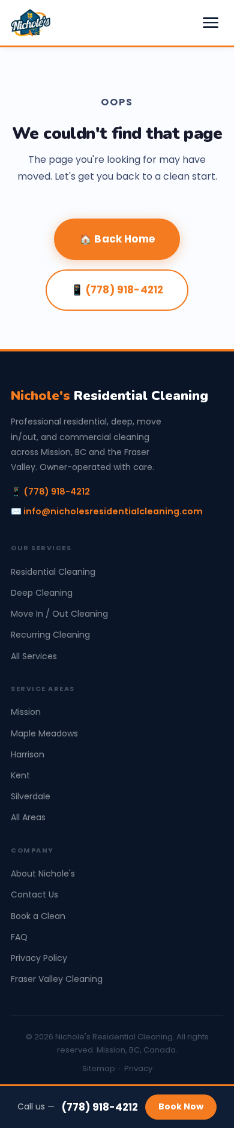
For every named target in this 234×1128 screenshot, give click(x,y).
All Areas (28, 817)
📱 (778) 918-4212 (117, 290)
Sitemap (98, 1068)
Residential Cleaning (109, 396)
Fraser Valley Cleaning (57, 979)
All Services (34, 656)
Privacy (138, 1068)
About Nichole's (43, 874)
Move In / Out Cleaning (59, 614)
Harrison (27, 754)
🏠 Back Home (117, 239)
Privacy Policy (39, 958)
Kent (20, 775)
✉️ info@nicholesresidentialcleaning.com (107, 511)
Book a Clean (38, 916)
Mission (26, 712)
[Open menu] (210, 22)
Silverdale (30, 796)
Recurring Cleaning (50, 635)
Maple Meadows (44, 733)
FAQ (19, 937)
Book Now (180, 1106)
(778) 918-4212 (100, 1107)
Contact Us (34, 894)
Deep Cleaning (42, 593)
